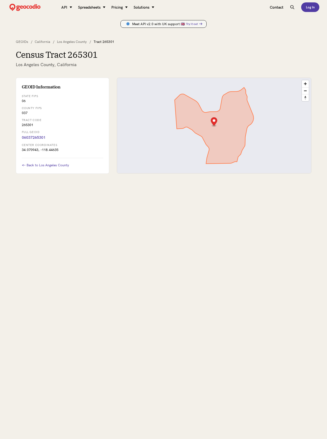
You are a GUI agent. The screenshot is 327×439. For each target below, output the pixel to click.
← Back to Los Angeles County (45, 165)
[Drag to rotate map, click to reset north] (305, 97)
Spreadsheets (89, 7)
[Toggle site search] (292, 7)
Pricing (117, 7)
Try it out (192, 24)
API (64, 7)
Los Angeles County (72, 42)
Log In (310, 7)
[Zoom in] (305, 83)
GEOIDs (22, 42)
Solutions (141, 7)
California (42, 42)
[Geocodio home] (32, 7)
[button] (214, 122)
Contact (276, 7)
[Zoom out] (305, 90)
